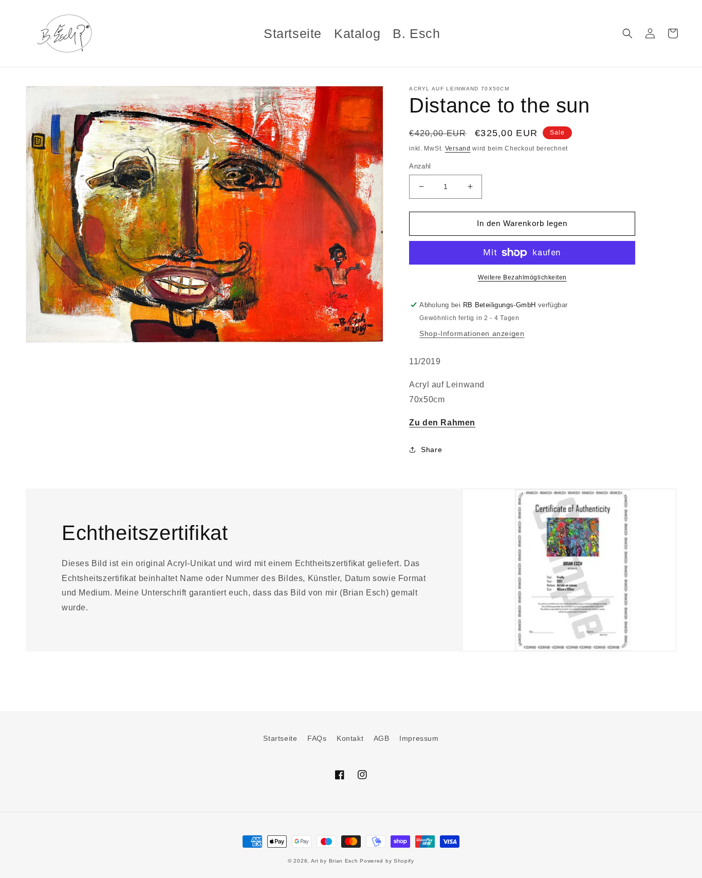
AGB (382, 738)
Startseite (280, 738)
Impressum (418, 738)
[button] (627, 33)
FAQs (316, 738)
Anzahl (420, 166)
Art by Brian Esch (334, 861)
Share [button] (431, 449)
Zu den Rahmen (442, 422)
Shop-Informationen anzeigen (471, 333)
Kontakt (350, 738)
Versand (458, 148)
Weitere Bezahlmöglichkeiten (522, 277)
